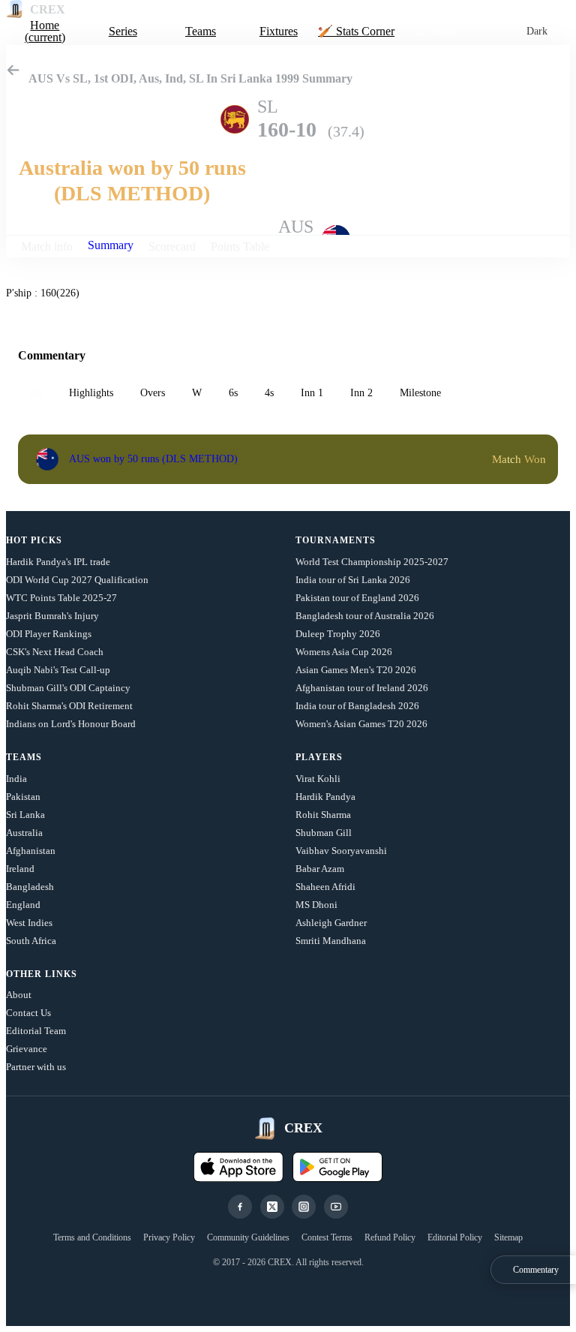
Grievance (26, 1048)
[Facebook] (240, 1207)
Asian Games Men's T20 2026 (356, 669)
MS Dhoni (317, 904)
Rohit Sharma (323, 814)
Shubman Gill (324, 832)
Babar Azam (320, 868)
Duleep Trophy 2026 (338, 633)
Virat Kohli (318, 778)
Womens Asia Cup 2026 (344, 651)
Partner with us (36, 1066)
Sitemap (508, 1237)
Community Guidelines (248, 1237)
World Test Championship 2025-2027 (372, 561)
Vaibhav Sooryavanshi (341, 850)
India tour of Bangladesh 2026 (357, 705)
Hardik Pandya (326, 796)
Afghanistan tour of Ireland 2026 (362, 687)
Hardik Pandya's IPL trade (58, 561)
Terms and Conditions (92, 1237)
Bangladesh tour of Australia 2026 (365, 615)
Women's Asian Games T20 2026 (362, 723)
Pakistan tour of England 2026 (357, 597)
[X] (272, 1207)
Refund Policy (390, 1237)
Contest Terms (327, 1237)
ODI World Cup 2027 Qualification (77, 579)
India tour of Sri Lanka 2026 (353, 579)
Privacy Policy (169, 1237)
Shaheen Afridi (326, 886)
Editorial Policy (455, 1237)
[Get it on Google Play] (337, 1167)
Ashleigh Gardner (331, 922)
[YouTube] (336, 1207)
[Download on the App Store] (239, 1167)
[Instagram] (304, 1207)
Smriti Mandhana (331, 940)
